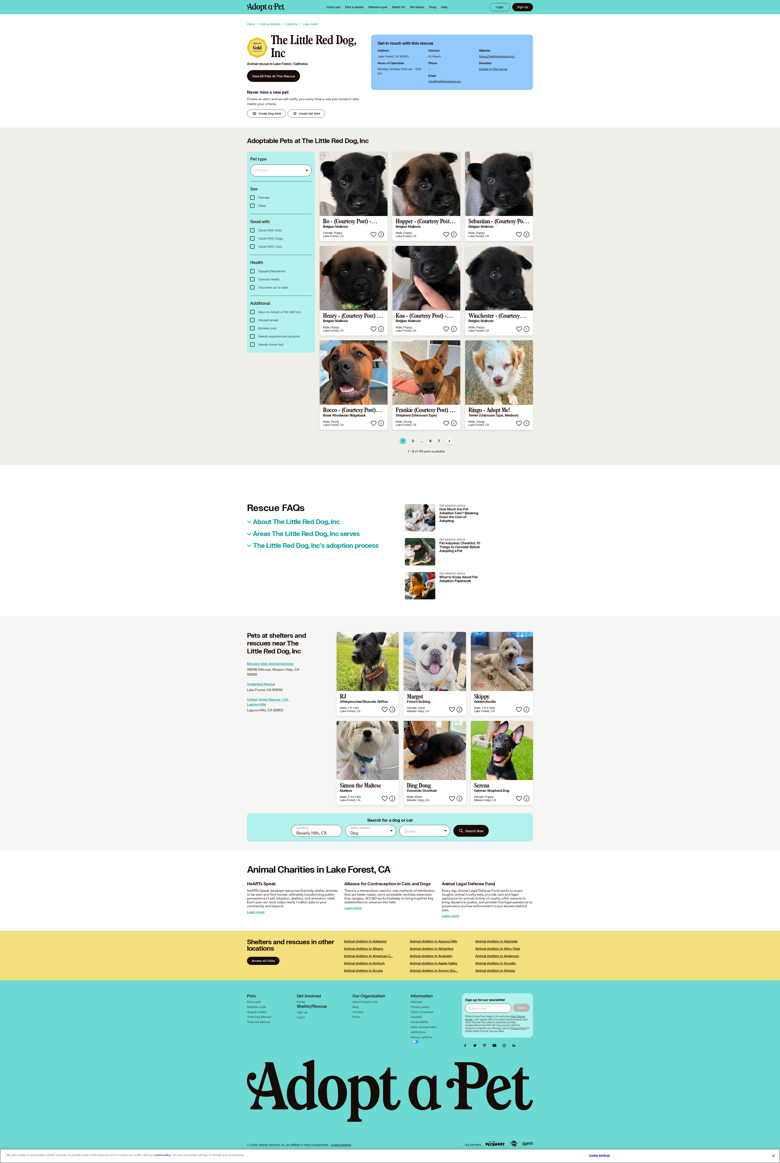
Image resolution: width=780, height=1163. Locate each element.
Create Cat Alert (309, 113)
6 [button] (430, 441)
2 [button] (413, 441)
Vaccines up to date (273, 287)
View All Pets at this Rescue (273, 76)
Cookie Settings (341, 1145)
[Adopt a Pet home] (266, 7)
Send (521, 1007)
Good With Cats (270, 247)
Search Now (474, 831)
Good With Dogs (270, 239)
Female (263, 198)
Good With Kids (270, 230)
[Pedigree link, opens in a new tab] (513, 1143)
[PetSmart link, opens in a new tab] (495, 1143)
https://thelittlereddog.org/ (497, 56)
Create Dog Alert (270, 113)
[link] (377, 7)
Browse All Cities (263, 960)
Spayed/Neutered (271, 271)
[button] (449, 441)
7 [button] (439, 441)
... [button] (421, 441)
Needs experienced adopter (279, 336)
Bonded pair (267, 328)
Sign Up (522, 7)
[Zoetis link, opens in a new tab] (527, 1143)
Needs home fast (271, 345)
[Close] (773, 1155)
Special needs (269, 279)
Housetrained (268, 320)
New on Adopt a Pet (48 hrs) (279, 312)
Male (262, 206)
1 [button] (403, 441)
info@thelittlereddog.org (444, 81)
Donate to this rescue (493, 69)
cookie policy (162, 1155)
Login (500, 7)
